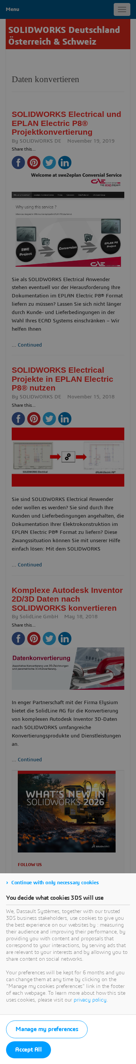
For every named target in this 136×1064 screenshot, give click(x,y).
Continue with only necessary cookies (55, 882)
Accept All (28, 1050)
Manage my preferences (46, 1029)
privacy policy (90, 1000)
